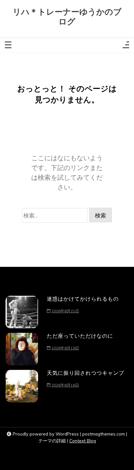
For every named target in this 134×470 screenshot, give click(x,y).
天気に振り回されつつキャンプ (85, 373)
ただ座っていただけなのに (80, 336)
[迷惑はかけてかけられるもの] (22, 312)
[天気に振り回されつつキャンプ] (22, 386)
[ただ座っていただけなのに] (22, 349)
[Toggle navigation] (8, 45)
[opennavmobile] (126, 45)
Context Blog (82, 440)
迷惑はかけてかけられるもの (83, 298)
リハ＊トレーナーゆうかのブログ (67, 16)
